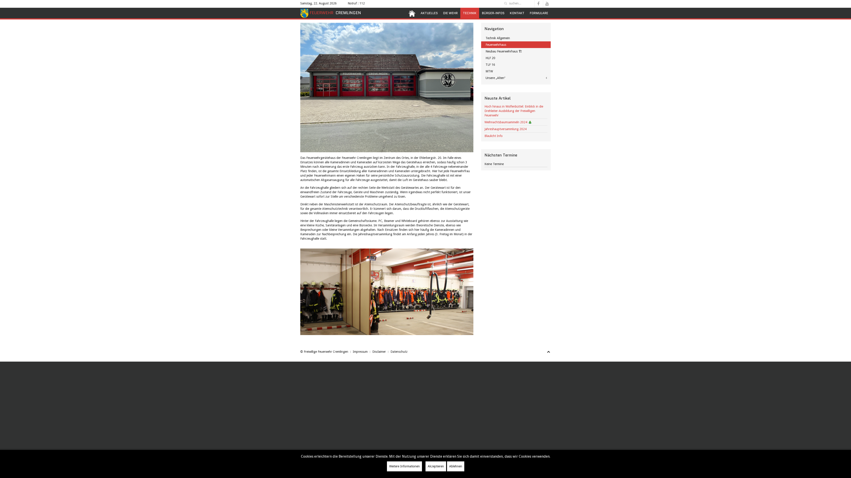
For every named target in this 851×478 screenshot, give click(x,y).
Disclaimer (379, 351)
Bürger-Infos (493, 13)
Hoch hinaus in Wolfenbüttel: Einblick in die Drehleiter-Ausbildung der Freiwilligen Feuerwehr (513, 111)
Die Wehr (450, 13)
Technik (469, 13)
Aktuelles (429, 13)
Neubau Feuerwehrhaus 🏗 (504, 51)
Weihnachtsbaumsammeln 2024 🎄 (508, 122)
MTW (489, 71)
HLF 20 (490, 58)
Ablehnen (455, 466)
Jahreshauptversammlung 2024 (505, 129)
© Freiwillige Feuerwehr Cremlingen (324, 351)
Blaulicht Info (493, 136)
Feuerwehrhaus (496, 44)
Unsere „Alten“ (495, 78)
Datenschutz (399, 351)
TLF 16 (490, 64)
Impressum (360, 351)
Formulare (539, 13)
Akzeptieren (436, 466)
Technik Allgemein (498, 38)
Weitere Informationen (404, 466)
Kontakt (517, 13)
